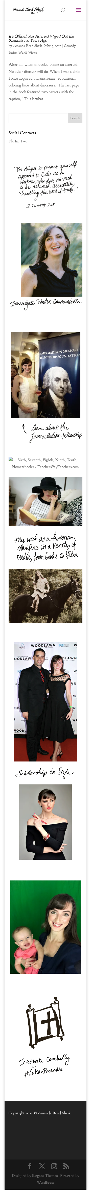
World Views (27, 52)
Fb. (11, 141)
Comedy (70, 46)
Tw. (23, 141)
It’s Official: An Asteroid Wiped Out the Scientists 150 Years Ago (41, 38)
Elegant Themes (45, 1175)
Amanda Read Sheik (27, 46)
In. (17, 141)
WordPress (45, 1182)
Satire (13, 52)
